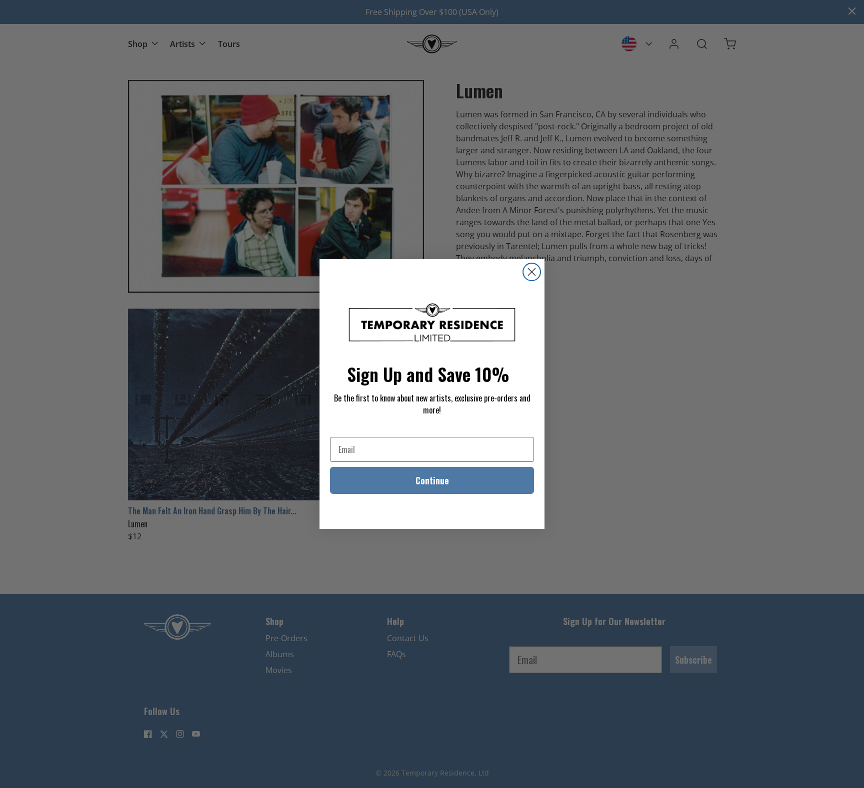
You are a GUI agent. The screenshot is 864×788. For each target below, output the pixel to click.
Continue (432, 480)
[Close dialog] (531, 272)
